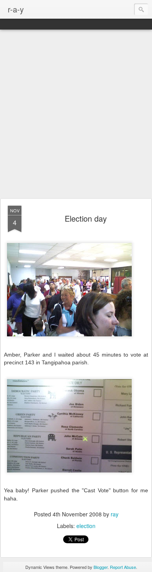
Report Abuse (123, 567)
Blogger (101, 567)
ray (114, 514)
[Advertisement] (76, 114)
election (85, 526)
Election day (86, 218)
